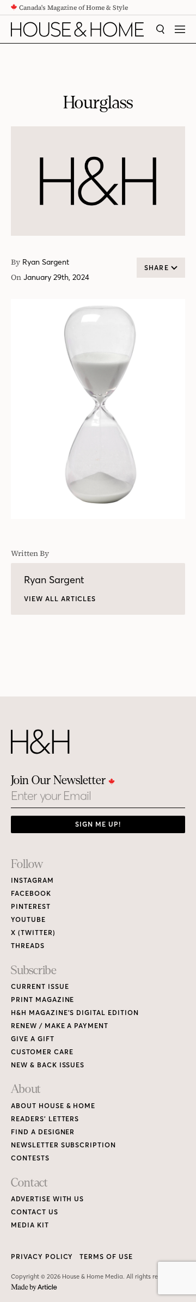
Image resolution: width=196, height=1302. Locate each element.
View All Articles (60, 599)
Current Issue (40, 986)
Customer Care (42, 1052)
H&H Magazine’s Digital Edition (75, 1012)
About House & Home (53, 1106)
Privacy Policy (42, 1256)
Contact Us (34, 1212)
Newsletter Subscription (63, 1145)
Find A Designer (43, 1132)
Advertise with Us (47, 1199)
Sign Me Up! (98, 824)
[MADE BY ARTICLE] (34, 1287)
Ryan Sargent (45, 262)
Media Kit (30, 1225)
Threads (28, 946)
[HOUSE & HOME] (77, 29)
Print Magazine (42, 999)
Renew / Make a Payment (59, 1026)
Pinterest (31, 906)
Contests (30, 1158)
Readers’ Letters (45, 1119)
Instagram (32, 880)
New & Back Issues (47, 1065)
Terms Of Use (106, 1256)
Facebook (31, 893)
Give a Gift (32, 1039)
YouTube (28, 919)
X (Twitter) (33, 932)
